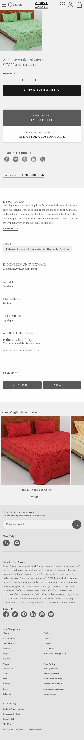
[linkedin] (33, 159)
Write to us (17, 542)
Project (47, 643)
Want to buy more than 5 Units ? (42, 134)
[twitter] (15, 159)
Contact (6, 648)
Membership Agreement (54, 689)
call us (6, 542)
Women (6, 684)
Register (6, 659)
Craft (46, 633)
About (6, 633)
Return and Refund (53, 684)
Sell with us (9, 643)
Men (5, 679)
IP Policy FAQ (9, 704)
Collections (8, 668)
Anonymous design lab (55, 653)
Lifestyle (7, 694)
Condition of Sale (11, 714)
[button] (81, 457)
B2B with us (9, 638)
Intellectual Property (53, 679)
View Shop (61, 385)
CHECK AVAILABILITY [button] (42, 90)
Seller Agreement (51, 673)
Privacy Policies (51, 668)
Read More (10, 228)
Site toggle (4, 5)
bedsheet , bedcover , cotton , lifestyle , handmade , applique (37, 249)
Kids (5, 689)
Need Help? (23, 175)
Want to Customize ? (42, 118)
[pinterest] (24, 159)
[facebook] (6, 159)
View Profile (22, 385)
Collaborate (49, 648)
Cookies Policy (10, 719)
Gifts (5, 673)
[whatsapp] (42, 159)
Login (6, 653)
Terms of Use (50, 694)
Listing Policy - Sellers (13, 709)
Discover (47, 638)
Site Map (7, 724)
